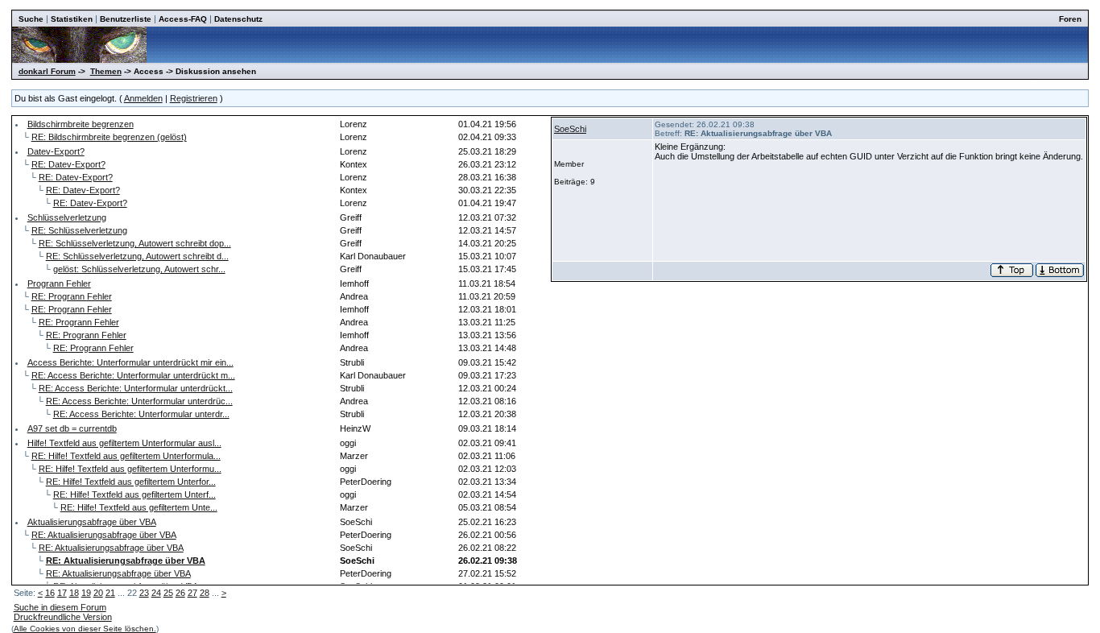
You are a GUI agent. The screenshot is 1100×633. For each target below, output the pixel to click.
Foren (1070, 18)
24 (156, 593)
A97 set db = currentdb (72, 428)
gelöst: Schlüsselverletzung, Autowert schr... (139, 269)
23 (144, 593)
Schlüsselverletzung (66, 217)
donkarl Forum (47, 71)
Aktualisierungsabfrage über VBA (91, 522)
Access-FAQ (183, 18)
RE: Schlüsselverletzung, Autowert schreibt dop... (135, 243)
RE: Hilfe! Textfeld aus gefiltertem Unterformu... (130, 469)
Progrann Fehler (59, 283)
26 (180, 593)
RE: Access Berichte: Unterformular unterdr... (141, 414)
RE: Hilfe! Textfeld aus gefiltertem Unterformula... (126, 456)
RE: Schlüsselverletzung (79, 230)
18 (74, 593)
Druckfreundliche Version (63, 617)
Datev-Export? (56, 151)
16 (50, 593)
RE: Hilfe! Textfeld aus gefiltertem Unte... (138, 507)
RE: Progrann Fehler (71, 296)
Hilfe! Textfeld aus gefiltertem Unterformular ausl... (124, 443)
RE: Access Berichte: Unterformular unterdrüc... (139, 401)
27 (192, 593)
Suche (31, 18)
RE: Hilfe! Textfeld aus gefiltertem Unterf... (134, 494)
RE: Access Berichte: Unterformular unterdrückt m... (133, 375)
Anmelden (143, 98)
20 (98, 593)
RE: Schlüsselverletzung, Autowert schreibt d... (137, 256)
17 (62, 593)
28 (204, 593)
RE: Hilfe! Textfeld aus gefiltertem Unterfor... (131, 481)
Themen (106, 71)
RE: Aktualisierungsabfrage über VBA (103, 535)
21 (110, 593)
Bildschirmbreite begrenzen (80, 124)
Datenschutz (238, 18)
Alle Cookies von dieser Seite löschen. (85, 628)
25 (168, 593)
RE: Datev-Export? (68, 164)
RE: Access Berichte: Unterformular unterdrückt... (136, 388)
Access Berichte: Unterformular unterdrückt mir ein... (130, 362)
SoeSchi (570, 129)
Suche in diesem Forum (60, 607)
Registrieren (193, 98)
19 (86, 593)
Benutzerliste (125, 18)
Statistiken (72, 18)
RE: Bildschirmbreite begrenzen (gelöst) (109, 137)
